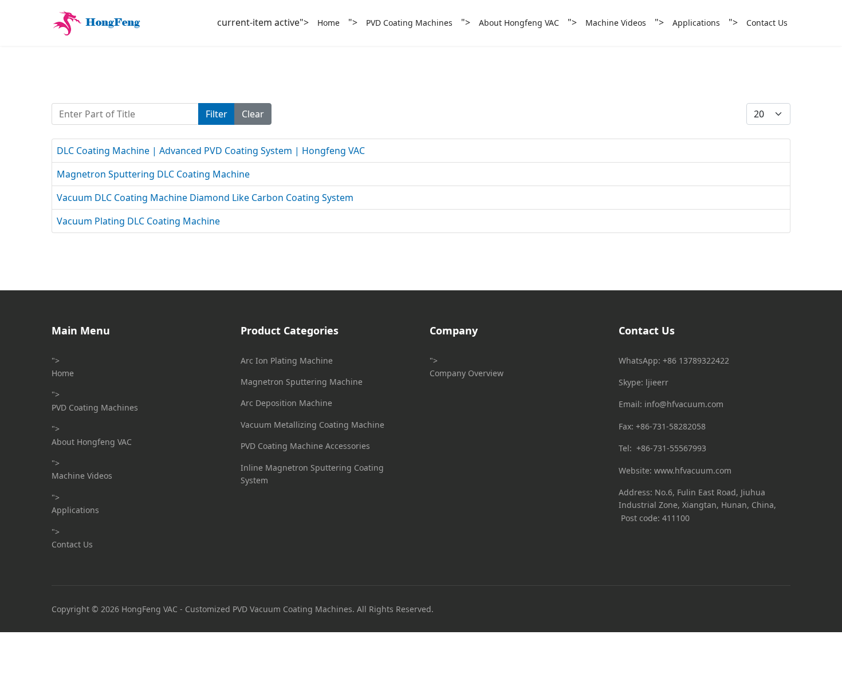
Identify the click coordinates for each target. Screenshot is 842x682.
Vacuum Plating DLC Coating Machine (138, 221)
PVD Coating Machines (409, 22)
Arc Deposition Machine (286, 402)
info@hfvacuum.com (683, 404)
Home (328, 22)
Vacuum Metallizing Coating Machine (312, 424)
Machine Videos (615, 22)
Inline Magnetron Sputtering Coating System (312, 474)
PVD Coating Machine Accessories (305, 445)
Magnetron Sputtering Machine (302, 381)
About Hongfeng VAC (519, 22)
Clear (253, 114)
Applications (696, 22)
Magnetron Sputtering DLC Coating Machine (153, 174)
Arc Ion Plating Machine (287, 360)
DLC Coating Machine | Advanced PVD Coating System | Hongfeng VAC (211, 150)
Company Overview (466, 373)
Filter (216, 114)
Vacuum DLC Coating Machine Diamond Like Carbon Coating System (205, 197)
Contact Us (767, 22)
